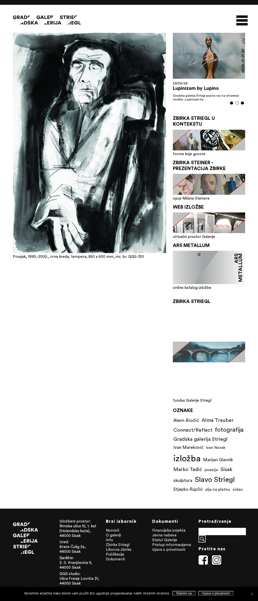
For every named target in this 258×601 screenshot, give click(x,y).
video (238, 495)
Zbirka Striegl (118, 550)
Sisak (226, 475)
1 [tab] (231, 109)
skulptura (182, 486)
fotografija (229, 435)
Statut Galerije (164, 545)
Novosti (112, 536)
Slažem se (184, 593)
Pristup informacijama (171, 550)
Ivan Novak (215, 453)
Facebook (203, 566)
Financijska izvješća (168, 536)
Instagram (216, 566)
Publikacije (115, 560)
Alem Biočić (186, 426)
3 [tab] (242, 108)
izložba (187, 463)
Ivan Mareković (188, 453)
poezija (211, 475)
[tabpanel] (209, 69)
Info (109, 545)
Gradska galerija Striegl (200, 445)
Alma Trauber (218, 426)
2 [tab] (237, 109)
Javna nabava (164, 540)
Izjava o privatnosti (168, 555)
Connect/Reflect (192, 435)
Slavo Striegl (215, 485)
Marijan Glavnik (218, 465)
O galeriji (113, 540)
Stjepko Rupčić (188, 495)
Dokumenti (115, 564)
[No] (251, 593)
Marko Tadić (187, 475)
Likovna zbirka (118, 555)
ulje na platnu (217, 495)
